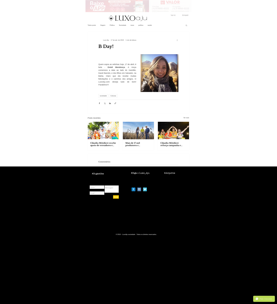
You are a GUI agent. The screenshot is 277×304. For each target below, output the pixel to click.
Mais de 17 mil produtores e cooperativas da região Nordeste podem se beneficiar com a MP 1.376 (136, 144)
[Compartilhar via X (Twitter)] (105, 103)
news (132, 25)
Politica (112, 25)
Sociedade (122, 25)
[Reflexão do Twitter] (145, 189)
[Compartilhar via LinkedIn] (110, 103)
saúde (150, 25)
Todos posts (92, 25)
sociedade (103, 96)
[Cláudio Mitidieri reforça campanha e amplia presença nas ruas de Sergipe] (173, 130)
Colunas (113, 96)
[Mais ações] (177, 40)
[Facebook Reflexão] (133, 189)
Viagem (102, 25)
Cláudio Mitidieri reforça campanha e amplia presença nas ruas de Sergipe (173, 144)
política (140, 25)
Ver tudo (186, 118)
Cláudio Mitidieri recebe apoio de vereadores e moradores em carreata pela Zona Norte (103, 144)
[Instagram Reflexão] (139, 189)
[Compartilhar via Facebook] (99, 103)
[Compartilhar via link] (115, 103)
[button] (186, 25)
